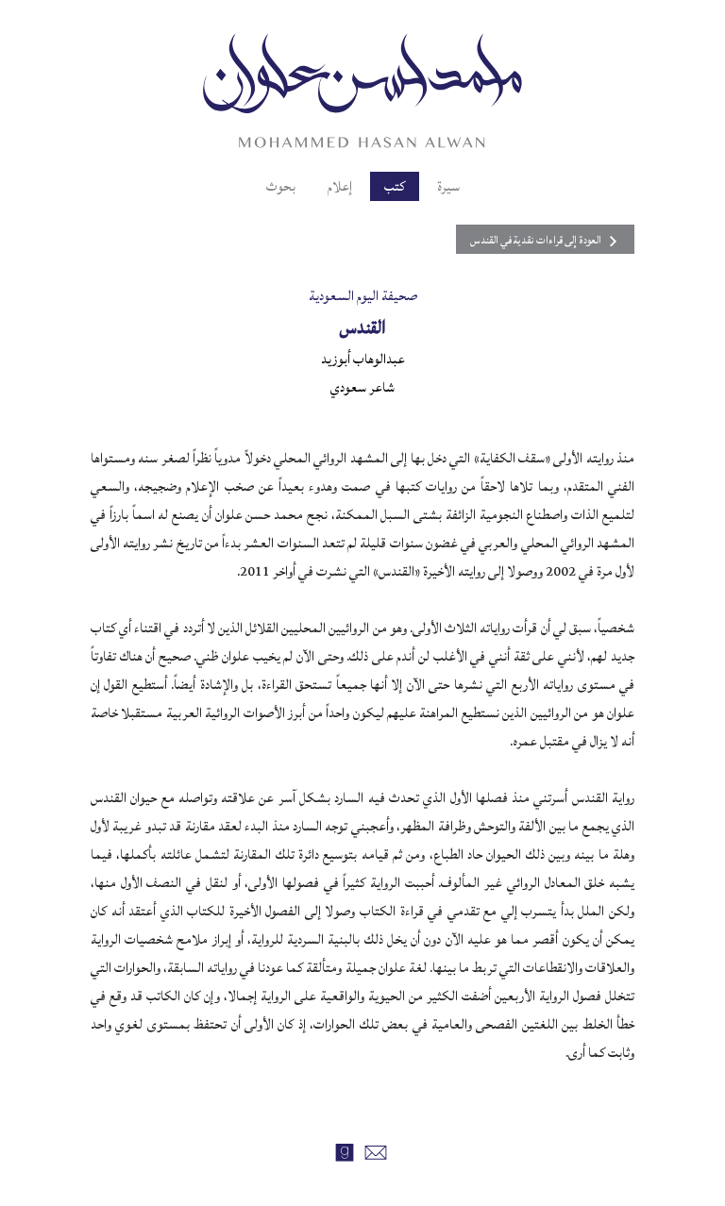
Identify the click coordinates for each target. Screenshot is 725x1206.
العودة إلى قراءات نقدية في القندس (535, 240)
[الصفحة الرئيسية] (362, 88)
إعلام (340, 186)
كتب (394, 186)
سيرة (448, 186)
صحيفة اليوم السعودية (363, 296)
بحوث (280, 186)
